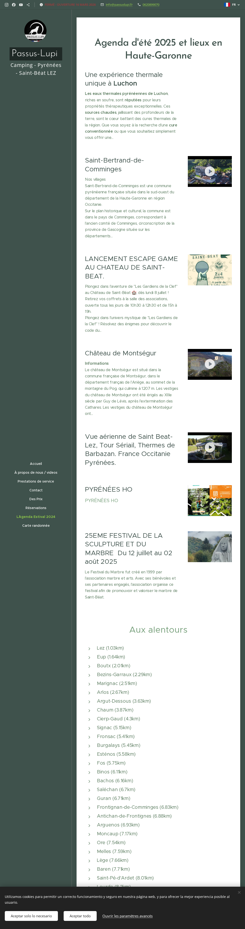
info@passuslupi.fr (119, 4)
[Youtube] (21, 5)
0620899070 (151, 4)
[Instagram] (7, 5)
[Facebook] (14, 5)
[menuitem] (35, 464)
